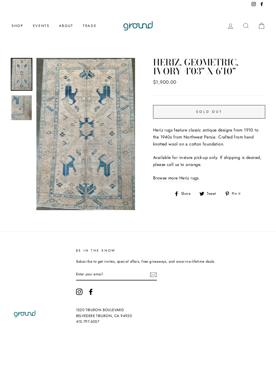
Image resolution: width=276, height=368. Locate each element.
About (66, 25)
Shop (17, 25)
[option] (85, 134)
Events (41, 25)
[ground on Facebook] (91, 292)
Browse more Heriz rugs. (176, 178)
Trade (89, 25)
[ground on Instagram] (79, 292)
